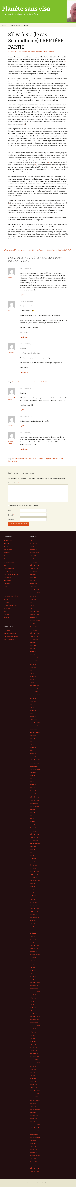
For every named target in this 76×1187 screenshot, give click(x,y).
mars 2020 (33, 655)
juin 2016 (32, 778)
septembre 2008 (35, 1063)
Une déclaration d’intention (19, 25)
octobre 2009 (34, 1023)
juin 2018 (32, 704)
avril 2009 (33, 1041)
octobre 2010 (34, 989)
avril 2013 (33, 896)
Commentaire (13, 483)
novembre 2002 (34, 1131)
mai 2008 (32, 1075)
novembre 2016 (34, 763)
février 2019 (33, 679)
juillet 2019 (33, 667)
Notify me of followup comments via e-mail (24, 505)
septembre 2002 (35, 1137)
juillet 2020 (33, 645)
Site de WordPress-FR (10, 640)
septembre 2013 (35, 880)
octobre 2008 (34, 1060)
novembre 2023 (34, 568)
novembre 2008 (34, 1057)
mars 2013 (33, 899)
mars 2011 (33, 973)
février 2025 (33, 543)
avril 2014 (33, 859)
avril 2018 (33, 710)
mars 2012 (33, 936)
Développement (9, 562)
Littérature (7, 584)
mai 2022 (32, 605)
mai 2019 (32, 673)
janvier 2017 (33, 757)
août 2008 (33, 1066)
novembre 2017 (34, 726)
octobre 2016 (34, 766)
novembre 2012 (34, 911)
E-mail (11, 515)
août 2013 (33, 883)
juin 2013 (32, 890)
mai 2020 (32, 648)
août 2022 (33, 596)
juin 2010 (32, 1001)
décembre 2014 (34, 834)
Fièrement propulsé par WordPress (38, 1183)
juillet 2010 (33, 998)
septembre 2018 (35, 695)
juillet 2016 (33, 775)
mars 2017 (33, 751)
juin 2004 (32, 1122)
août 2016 (33, 772)
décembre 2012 (34, 908)
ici (65, 62)
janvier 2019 (33, 682)
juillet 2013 (33, 887)
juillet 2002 (33, 1143)
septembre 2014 (35, 843)
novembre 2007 (34, 1094)
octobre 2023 (34, 571)
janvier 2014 (33, 868)
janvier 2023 (33, 587)
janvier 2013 (33, 905)
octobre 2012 (34, 914)
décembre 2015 (34, 797)
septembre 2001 (35, 1156)
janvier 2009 (33, 1050)
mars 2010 (33, 1010)
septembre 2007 (35, 1100)
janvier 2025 (33, 546)
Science (6, 614)
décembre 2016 (34, 760)
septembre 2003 (35, 1125)
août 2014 (33, 846)
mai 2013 (32, 893)
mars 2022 (33, 608)
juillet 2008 (33, 1069)
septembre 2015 (35, 806)
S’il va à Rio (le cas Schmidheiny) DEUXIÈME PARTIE (53, 250)
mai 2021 (32, 624)
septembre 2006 (35, 1109)
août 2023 (33, 574)
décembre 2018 (34, 686)
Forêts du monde (9, 568)
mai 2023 (32, 580)
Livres (6, 587)
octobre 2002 (34, 1134)
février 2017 (33, 754)
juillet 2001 (33, 1159)
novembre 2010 (34, 986)
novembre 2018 (34, 689)
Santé (5, 611)
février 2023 (33, 584)
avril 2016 (33, 785)
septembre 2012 (35, 917)
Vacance (6, 618)
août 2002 (33, 1140)
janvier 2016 (33, 794)
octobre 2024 (34, 550)
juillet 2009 (33, 1032)
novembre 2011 (34, 948)
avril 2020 (33, 652)
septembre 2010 (35, 992)
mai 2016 (32, 781)
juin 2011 (32, 964)
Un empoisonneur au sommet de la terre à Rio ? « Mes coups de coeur (35, 382)
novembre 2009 (34, 1020)
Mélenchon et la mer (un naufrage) (16, 250)
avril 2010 (33, 1007)
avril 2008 (33, 1078)
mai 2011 (32, 967)
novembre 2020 (34, 636)
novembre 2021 (34, 614)
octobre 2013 (34, 877)
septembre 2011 (35, 955)
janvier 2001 (33, 1165)
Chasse (6, 556)
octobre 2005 (34, 1115)
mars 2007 (33, 1106)
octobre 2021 (34, 618)
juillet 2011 (33, 961)
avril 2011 (33, 970)
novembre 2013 (34, 874)
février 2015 (33, 828)
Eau (5, 565)
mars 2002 (33, 1146)
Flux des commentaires (11, 636)
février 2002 (33, 1149)
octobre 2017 (34, 729)
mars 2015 (33, 825)
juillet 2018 (33, 701)
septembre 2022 (35, 593)
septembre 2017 (35, 732)
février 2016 (33, 791)
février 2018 (33, 716)
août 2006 (33, 1112)
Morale (38, 51)
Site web (11, 519)
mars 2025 (33, 540)
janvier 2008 (33, 1088)
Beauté (6, 546)
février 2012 (33, 939)
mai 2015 (32, 819)
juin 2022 (32, 602)
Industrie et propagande (27, 51)
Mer (5, 590)
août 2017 (33, 735)
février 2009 (33, 1047)
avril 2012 (33, 933)
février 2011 (33, 976)
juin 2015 (32, 815)
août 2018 (33, 698)
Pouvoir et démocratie (10, 605)
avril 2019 (33, 676)
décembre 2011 (34, 945)
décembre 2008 (34, 1054)
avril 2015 (33, 822)
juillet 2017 (33, 738)
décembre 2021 (34, 611)
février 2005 (33, 1118)
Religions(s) (7, 608)
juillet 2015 (33, 812)
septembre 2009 (35, 1026)
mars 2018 (33, 713)
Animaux (6, 543)
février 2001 (33, 1162)
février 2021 (33, 627)
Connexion (7, 630)
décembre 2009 (34, 1016)
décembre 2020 (34, 633)
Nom (10, 511)
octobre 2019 (34, 661)
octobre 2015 (34, 803)
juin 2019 (32, 670)
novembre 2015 (34, 800)
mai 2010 (32, 1004)
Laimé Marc (11, 352)
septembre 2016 (35, 769)
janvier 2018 (33, 720)
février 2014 (33, 865)
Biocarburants (8, 550)
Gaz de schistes (8, 571)
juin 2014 (32, 853)
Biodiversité (7, 553)
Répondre (25, 295)
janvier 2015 (33, 831)
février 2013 (33, 902)
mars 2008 (33, 1081)
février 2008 (33, 1084)
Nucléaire (7, 599)
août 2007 (33, 1103)
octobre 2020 (34, 639)
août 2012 (33, 921)
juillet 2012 (33, 924)
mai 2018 (32, 707)
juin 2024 (32, 559)
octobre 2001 (34, 1152)
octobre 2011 (34, 951)
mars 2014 (33, 862)
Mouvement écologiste (47, 51)
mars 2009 (33, 1044)
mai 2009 (32, 1038)
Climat (6, 559)
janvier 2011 (33, 979)
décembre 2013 (34, 871)
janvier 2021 (33, 630)
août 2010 (33, 995)
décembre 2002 (34, 1128)
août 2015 (33, 809)
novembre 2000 (34, 1171)
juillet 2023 (33, 577)
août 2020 (33, 642)
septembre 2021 (35, 621)
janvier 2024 (33, 562)
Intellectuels (7, 577)
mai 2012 (32, 930)
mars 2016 (33, 788)
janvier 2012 (33, 942)
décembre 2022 (34, 590)
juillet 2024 (33, 556)
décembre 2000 (34, 1168)
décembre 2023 (34, 565)
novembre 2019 (34, 658)
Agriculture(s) (8, 540)
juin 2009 (32, 1035)
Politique (6, 602)
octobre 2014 (34, 840)
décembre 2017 (34, 723)
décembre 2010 (34, 982)
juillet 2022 (33, 599)
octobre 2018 (34, 692)
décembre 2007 (34, 1091)
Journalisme (7, 580)
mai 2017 (32, 744)
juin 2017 (32, 741)
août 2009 (33, 1029)
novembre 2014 (34, 837)
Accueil (4, 25)
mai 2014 (32, 856)
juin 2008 (32, 1072)
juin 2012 (32, 927)
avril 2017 (33, 747)
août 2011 (33, 958)
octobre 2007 (34, 1097)
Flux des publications (10, 633)
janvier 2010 (33, 1013)
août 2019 (33, 664)
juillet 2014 (33, 849)
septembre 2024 (35, 553)
